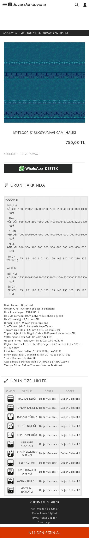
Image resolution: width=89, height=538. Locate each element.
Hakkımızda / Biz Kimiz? (44, 508)
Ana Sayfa (10, 33)
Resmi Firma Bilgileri (44, 513)
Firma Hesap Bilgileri (44, 517)
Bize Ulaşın (44, 522)
